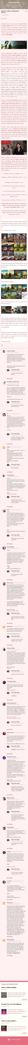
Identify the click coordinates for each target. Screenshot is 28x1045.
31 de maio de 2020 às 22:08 (19, 732)
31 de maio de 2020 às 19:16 (13, 704)
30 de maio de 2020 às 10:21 (13, 383)
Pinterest (9, 718)
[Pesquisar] (26, 3)
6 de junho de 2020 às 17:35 (17, 371)
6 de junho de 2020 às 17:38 (17, 465)
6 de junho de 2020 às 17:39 (17, 497)
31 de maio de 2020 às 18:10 (13, 649)
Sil (7, 413)
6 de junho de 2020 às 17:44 (17, 784)
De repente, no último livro (13, 381)
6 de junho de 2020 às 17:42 (17, 637)
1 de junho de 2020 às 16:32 (13, 799)
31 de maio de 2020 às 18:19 (13, 682)
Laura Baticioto (10, 475)
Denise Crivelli (10, 732)
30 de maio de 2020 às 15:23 (13, 548)
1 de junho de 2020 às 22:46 (13, 828)
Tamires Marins (10, 547)
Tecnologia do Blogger (14, 1039)
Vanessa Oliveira (11, 648)
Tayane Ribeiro (10, 827)
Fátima (8, 447)
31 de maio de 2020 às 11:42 (18, 626)
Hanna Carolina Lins (11, 703)
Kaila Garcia (9, 626)
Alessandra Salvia (15, 369)
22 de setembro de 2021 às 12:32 (14, 941)
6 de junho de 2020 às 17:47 (17, 870)
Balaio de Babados (11, 690)
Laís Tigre (9, 881)
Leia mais (24, 999)
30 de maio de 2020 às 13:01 (15, 509)
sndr (17, 1042)
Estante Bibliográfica (12, 494)
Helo (8, 509)
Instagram (14, 718)
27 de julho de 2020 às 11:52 (17, 881)
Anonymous (10, 902)
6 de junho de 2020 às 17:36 (17, 403)
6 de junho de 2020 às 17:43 (17, 672)
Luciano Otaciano (11, 351)
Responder (10, 378)
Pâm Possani (10, 582)
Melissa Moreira (10, 798)
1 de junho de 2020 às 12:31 (13, 758)
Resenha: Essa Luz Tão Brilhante (11, 1004)
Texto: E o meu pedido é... (9, 1021)
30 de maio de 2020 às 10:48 (14, 413)
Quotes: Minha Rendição (8, 987)
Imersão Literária (11, 866)
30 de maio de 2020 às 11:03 (16, 447)
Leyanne (9, 851)
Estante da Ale (14, 2)
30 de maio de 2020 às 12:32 (13, 476)
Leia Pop (9, 668)
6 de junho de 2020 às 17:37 (17, 435)
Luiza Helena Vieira (11, 681)
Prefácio (9, 430)
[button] (26, 11)
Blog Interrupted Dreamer (13, 610)
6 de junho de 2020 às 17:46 (17, 812)
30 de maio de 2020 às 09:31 (13, 352)
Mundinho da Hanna (11, 717)
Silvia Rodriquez (10, 939)
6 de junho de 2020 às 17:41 (17, 572)
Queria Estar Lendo (11, 756)
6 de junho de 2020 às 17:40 (17, 536)
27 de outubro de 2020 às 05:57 (13, 904)
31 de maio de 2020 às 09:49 (19, 582)
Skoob (19, 718)
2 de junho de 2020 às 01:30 (17, 851)
